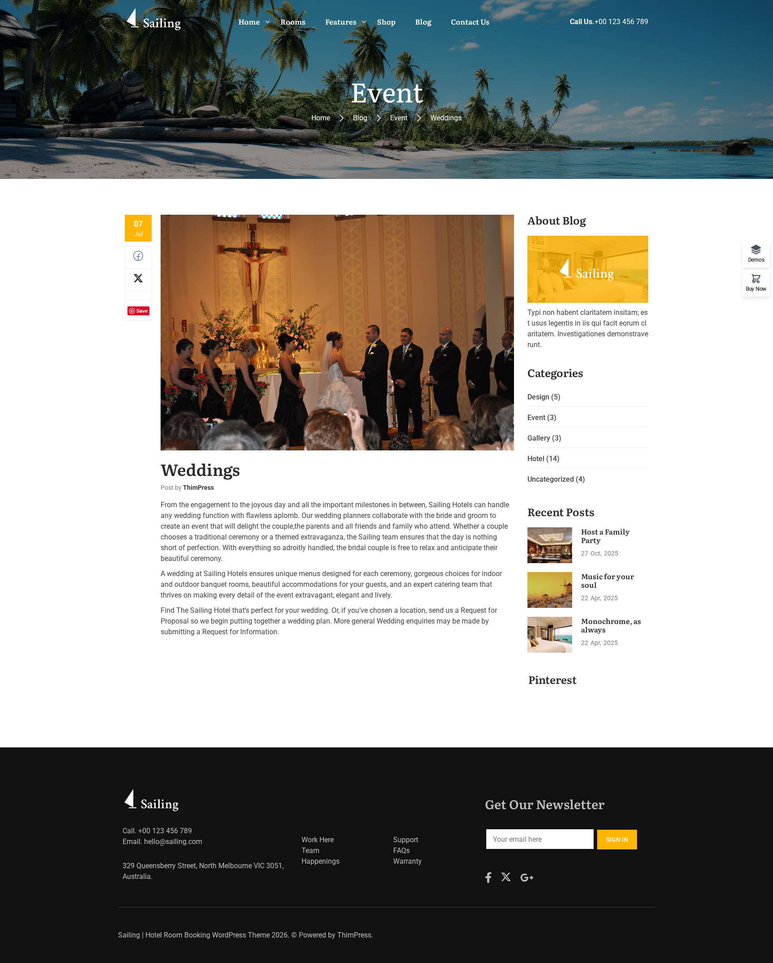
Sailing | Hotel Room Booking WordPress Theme (194, 935)
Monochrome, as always (611, 625)
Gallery (538, 438)
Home (320, 118)
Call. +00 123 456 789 (157, 831)
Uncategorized (550, 479)
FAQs (401, 850)
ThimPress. (355, 935)
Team (310, 850)
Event (399, 118)
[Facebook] (138, 258)
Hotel (535, 458)
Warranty (407, 861)
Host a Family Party (605, 535)
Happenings (321, 861)
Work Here (318, 840)
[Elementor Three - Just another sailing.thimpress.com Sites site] (155, 21)
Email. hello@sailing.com (162, 841)
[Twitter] (138, 280)
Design (538, 397)
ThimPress (198, 487)
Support (405, 840)
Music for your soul (607, 580)
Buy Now (756, 289)
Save (142, 310)
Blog (360, 118)
